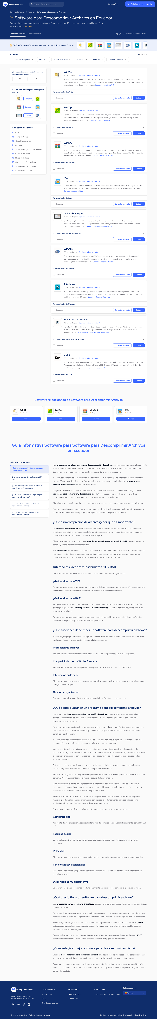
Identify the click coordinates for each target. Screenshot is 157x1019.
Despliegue (80, 59)
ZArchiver (69, 284)
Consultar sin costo (122, 98)
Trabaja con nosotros (50, 1003)
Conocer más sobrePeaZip (100, 120)
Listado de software (18, 34)
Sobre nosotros (48, 994)
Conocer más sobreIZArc (73, 191)
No (37, 79)
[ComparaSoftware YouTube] (18, 1004)
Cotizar (139, 98)
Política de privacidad (125, 1015)
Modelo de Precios (60, 59)
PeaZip (68, 107)
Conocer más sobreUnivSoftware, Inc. (100, 226)
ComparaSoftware (17, 12)
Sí (20, 79)
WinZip (68, 72)
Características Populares (21, 59)
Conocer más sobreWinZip (105, 85)
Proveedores (73, 989)
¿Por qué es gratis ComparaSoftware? (133, 34)
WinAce (68, 248)
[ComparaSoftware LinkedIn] (13, 1004)
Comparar (29, 99)
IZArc (67, 178)
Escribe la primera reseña (88, 75)
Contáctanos (99, 989)
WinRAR (68, 142)
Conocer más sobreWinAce (103, 262)
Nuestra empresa (49, 989)
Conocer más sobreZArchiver (98, 297)
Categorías (112, 4)
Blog (44, 999)
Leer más (27, 26)
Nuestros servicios (75, 994)
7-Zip (67, 354)
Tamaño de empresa (116, 59)
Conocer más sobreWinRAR (103, 156)
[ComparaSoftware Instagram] (29, 1004)
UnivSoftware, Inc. (74, 213)
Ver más (30, 419)
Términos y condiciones (108, 1015)
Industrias (96, 59)
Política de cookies (140, 1015)
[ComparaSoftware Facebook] (24, 1004)
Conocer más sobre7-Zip (98, 368)
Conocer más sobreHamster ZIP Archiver (94, 332)
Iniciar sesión (73, 999)
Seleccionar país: (130, 988)
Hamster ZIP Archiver (76, 319)
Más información (34, 34)
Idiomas (42, 59)
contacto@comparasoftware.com (106, 994)
